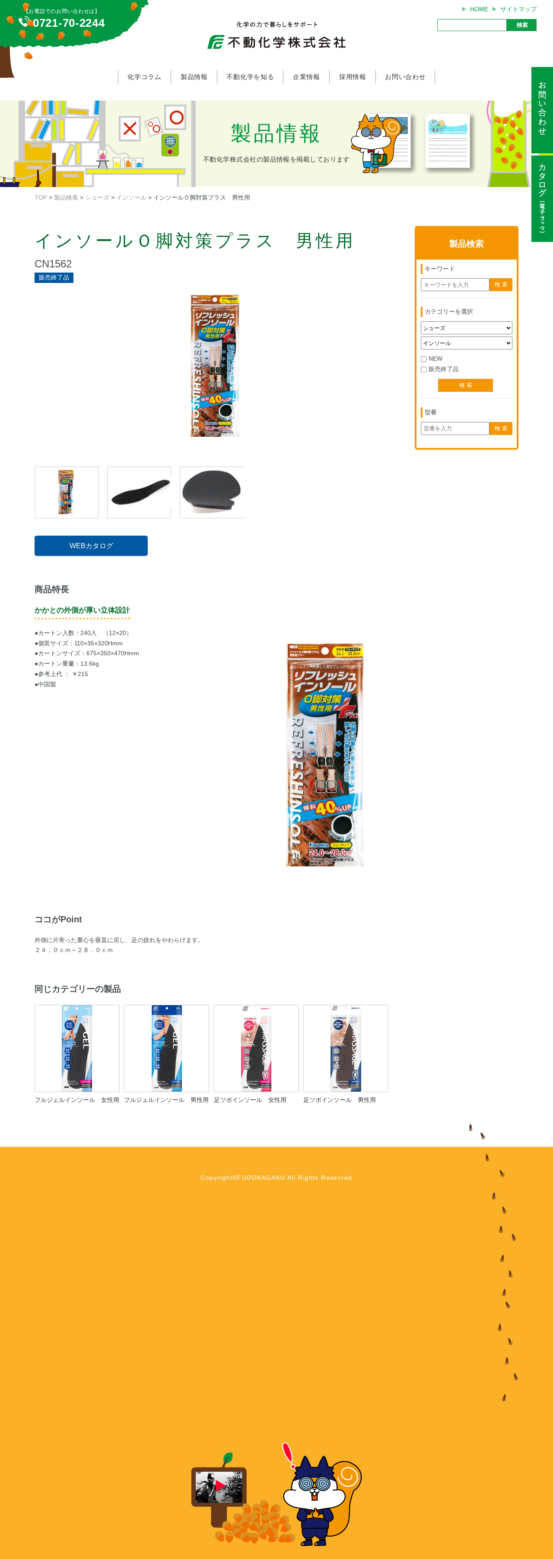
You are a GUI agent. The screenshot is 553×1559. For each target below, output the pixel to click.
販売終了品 (444, 368)
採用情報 (352, 76)
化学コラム (144, 76)
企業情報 (306, 76)
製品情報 (194, 76)
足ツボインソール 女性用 (250, 1099)
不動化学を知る (250, 76)
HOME (479, 9)
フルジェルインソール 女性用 (77, 1099)
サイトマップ (518, 9)
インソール (131, 197)
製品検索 (66, 197)
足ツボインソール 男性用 (339, 1099)
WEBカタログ (91, 545)
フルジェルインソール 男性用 (166, 1099)
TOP (41, 197)
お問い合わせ (405, 76)
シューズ (97, 197)
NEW (435, 358)
